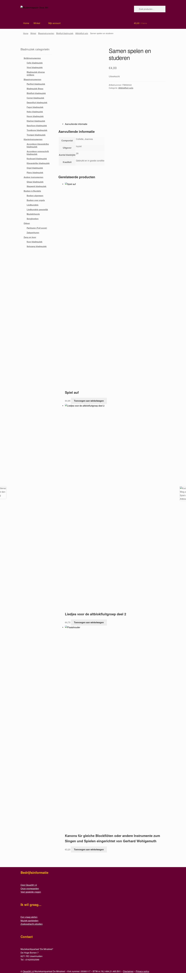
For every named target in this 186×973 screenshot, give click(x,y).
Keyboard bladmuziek (37, 158)
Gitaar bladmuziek (35, 181)
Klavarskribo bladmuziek (38, 163)
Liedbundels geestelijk (37, 209)
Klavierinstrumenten (33, 139)
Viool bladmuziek (35, 67)
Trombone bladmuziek (37, 130)
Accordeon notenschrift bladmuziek (38, 152)
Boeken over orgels (36, 200)
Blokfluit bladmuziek (64, 33)
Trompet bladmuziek (36, 134)
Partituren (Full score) (37, 228)
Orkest (27, 223)
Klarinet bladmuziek (36, 121)
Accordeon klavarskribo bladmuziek (38, 145)
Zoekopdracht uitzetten (32, 924)
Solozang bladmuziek (37, 246)
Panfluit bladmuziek (36, 84)
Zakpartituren (33, 232)
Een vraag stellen (29, 917)
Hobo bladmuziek (35, 111)
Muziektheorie (33, 214)
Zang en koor (30, 237)
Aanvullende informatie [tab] (76, 124)
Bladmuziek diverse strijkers (36, 73)
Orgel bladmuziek (35, 167)
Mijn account (54, 23)
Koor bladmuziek (34, 241)
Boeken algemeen (35, 195)
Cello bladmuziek (35, 62)
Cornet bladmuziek (35, 97)
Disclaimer (128, 971)
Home (25, 33)
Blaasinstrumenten (46, 33)
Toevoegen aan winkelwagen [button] (89, 400)
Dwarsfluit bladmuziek (37, 102)
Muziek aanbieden (29, 920)
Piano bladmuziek (35, 172)
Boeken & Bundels (32, 191)
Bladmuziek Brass (35, 88)
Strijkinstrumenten (32, 58)
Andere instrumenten (33, 177)
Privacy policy (142, 971)
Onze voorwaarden (30, 888)
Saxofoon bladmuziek (37, 125)
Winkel (36, 23)
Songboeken (33, 218)
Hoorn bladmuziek (35, 116)
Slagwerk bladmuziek (36, 186)
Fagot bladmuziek (35, 107)
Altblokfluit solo (81, 33)
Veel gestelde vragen (31, 891)
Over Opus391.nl (29, 884)
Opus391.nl (28, 971)
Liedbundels (32, 204)
